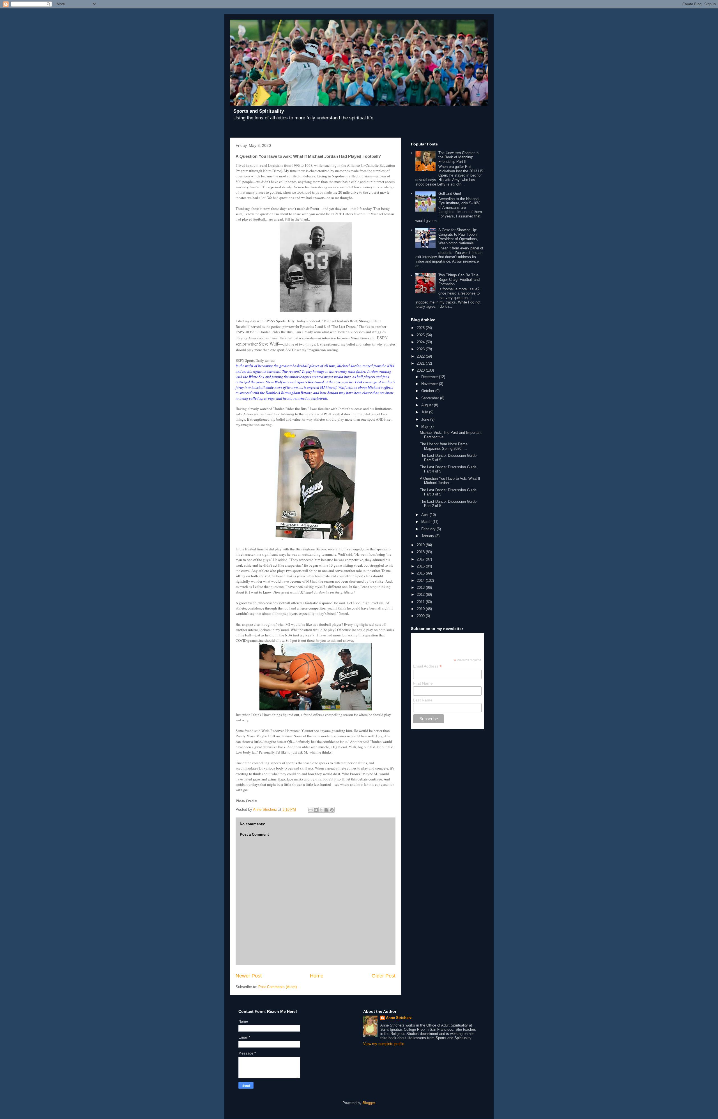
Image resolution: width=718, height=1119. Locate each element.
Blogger (369, 1103)
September (430, 398)
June (425, 419)
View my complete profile (383, 1044)
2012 (421, 594)
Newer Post (249, 976)
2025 (421, 335)
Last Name (422, 700)
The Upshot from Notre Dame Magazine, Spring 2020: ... (444, 446)
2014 (421, 580)
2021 (421, 363)
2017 (421, 559)
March (426, 522)
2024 (421, 342)
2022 (421, 356)
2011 (421, 602)
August (427, 405)
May (425, 426)
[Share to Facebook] (326, 810)
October (428, 391)
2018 (421, 552)
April (425, 515)
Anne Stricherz (399, 1018)
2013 (421, 587)
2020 (421, 370)
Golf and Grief (449, 193)
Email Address (427, 666)
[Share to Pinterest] (332, 810)
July (425, 412)
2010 (421, 609)
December (430, 377)
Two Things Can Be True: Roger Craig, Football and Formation (459, 279)
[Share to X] (321, 810)
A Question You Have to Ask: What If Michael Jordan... (450, 480)
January (428, 536)
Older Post (383, 976)
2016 (421, 566)
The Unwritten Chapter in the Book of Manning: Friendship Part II (458, 157)
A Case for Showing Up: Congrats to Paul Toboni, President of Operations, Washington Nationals (458, 236)
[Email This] (310, 810)
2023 (421, 349)
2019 (421, 545)
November (430, 384)
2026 (421, 328)
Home (316, 976)
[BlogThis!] (316, 810)
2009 (421, 616)
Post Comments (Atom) (277, 987)
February (429, 529)
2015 (421, 573)
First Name (423, 683)
